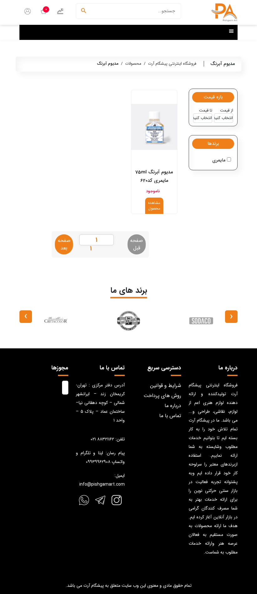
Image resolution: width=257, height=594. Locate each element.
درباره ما (173, 406)
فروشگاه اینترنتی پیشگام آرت (172, 63)
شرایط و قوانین (165, 386)
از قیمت (226, 110)
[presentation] (231, 316)
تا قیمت (205, 110)
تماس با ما (170, 416)
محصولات (133, 63)
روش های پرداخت (162, 396)
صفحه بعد (64, 244)
